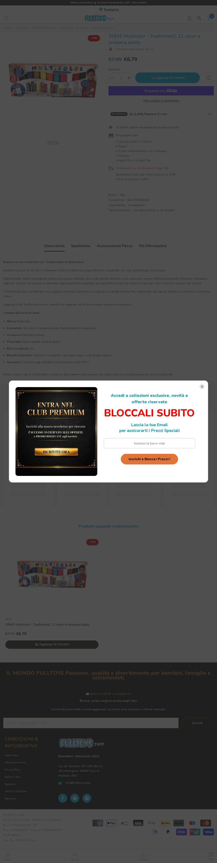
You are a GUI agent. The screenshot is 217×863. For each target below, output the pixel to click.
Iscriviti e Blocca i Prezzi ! (149, 459)
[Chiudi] (202, 386)
